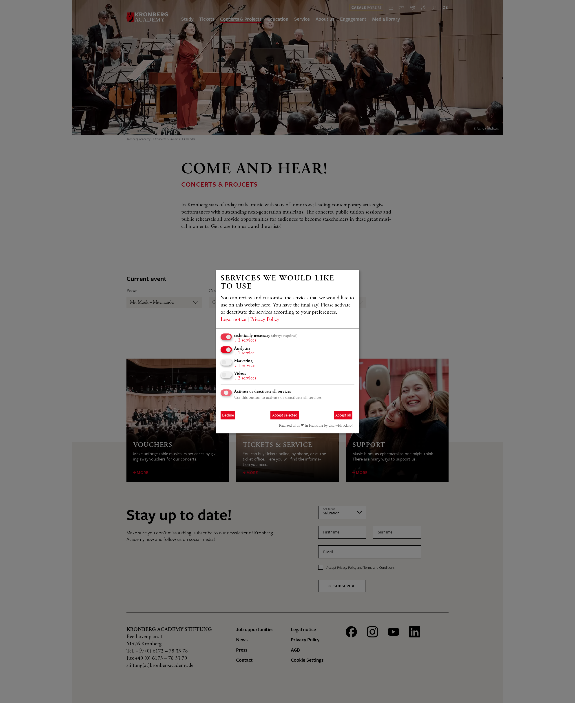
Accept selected (284, 415)
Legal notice (233, 319)
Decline (228, 415)
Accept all (343, 415)
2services (245, 378)
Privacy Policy (264, 319)
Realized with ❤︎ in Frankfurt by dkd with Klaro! (316, 426)
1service (244, 353)
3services (245, 340)
